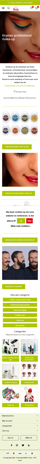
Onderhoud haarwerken (20, 305)
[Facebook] (11, 445)
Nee (29, 221)
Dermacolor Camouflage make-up (19, 240)
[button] (3, 8)
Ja (21, 221)
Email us (28, 438)
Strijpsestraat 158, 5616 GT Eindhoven (20, 85)
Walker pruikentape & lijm (20, 300)
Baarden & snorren (13, 287)
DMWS (25, 458)
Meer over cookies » (20, 226)
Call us (10, 438)
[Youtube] (29, 445)
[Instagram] (17, 445)
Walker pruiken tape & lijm (16, 147)
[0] (36, 8)
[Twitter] (23, 445)
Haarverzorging (20, 310)
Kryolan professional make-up (18, 193)
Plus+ (31, 458)
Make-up (20, 320)
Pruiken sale (20, 315)
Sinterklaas (20, 325)
